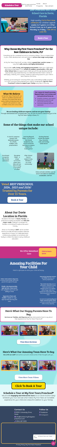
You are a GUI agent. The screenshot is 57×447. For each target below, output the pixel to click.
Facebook (44, 412)
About (45, 4)
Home (38, 4)
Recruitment (49, 6)
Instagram (44, 415)
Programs (39, 6)
